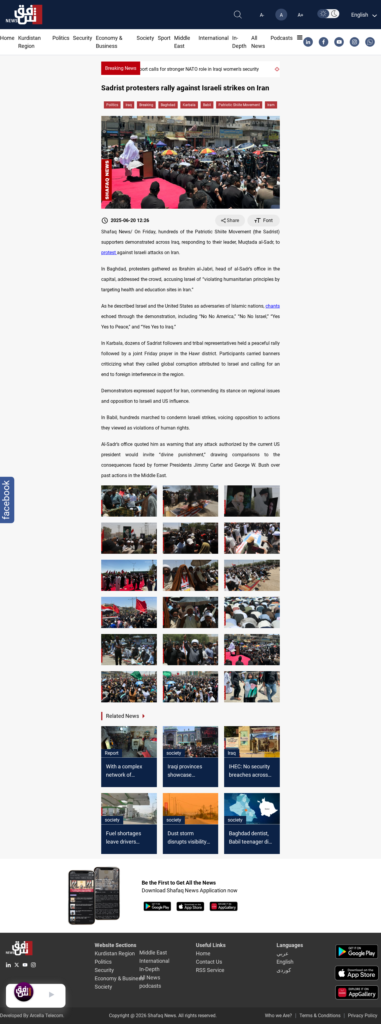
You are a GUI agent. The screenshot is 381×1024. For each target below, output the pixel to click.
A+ (300, 15)
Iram (271, 105)
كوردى (284, 970)
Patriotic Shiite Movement (239, 105)
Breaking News (120, 68)
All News (149, 977)
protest (109, 252)
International (214, 38)
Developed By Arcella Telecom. (32, 1015)
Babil (207, 105)
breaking (146, 105)
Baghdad (168, 105)
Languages (290, 945)
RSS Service (210, 970)
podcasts (282, 38)
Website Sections (115, 945)
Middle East (153, 952)
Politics (60, 38)
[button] (275, 69)
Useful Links (211, 945)
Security (82, 38)
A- (262, 15)
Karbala (189, 105)
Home (7, 38)
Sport (164, 38)
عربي (283, 953)
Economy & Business (119, 978)
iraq (129, 105)
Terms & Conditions (320, 1015)
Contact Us (209, 962)
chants (273, 306)
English (285, 962)
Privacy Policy (362, 1015)
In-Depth (149, 969)
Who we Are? (278, 1015)
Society (145, 38)
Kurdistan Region (115, 953)
